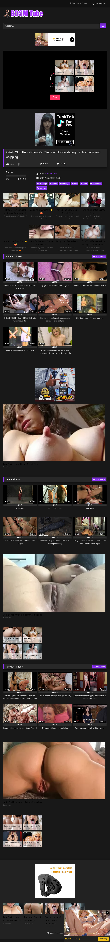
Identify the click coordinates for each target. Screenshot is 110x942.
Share (63, 163)
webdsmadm (51, 174)
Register (102, 3)
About (45, 163)
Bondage (43, 184)
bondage (65, 184)
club (76, 184)
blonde (54, 184)
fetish (85, 184)
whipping (42, 188)
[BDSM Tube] (55, 14)
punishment (97, 184)
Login (93, 3)
